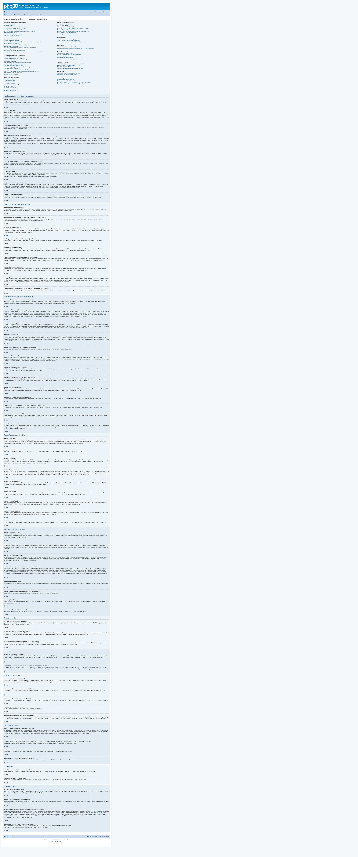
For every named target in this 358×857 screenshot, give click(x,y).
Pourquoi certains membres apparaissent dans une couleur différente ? (73, 31)
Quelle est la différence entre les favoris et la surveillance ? (70, 63)
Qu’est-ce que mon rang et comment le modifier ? (15, 50)
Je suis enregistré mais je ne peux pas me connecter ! (16, 28)
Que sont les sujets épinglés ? (10, 87)
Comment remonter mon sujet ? (11, 74)
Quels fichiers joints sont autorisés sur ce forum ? (68, 73)
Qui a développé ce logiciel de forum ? (65, 79)
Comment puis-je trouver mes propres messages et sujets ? (71, 59)
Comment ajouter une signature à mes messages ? (15, 59)
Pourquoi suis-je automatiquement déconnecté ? (14, 34)
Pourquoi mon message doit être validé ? (13, 72)
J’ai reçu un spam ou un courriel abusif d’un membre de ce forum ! (72, 41)
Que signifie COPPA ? (8, 25)
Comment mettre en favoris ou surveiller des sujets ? (69, 65)
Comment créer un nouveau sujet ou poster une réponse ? (17, 56)
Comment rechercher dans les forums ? (66, 53)
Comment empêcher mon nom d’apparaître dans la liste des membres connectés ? (22, 41)
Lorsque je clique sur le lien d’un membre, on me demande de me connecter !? (23, 52)
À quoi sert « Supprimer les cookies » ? (12, 35)
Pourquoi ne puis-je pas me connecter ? (13, 29)
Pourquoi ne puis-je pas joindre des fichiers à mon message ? (17, 67)
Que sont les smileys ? (9, 81)
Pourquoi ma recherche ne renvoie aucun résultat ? (69, 54)
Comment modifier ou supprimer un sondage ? (14, 64)
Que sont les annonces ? (9, 86)
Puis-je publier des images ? (10, 83)
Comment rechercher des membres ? (65, 57)
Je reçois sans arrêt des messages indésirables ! (68, 40)
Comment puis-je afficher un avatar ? (12, 49)
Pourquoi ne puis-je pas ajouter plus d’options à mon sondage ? (18, 62)
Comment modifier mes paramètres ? (12, 40)
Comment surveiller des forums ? (64, 66)
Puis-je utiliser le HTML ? (9, 80)
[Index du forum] (11, 6)
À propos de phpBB (35, 793)
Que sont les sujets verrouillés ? (11, 89)
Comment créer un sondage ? (10, 61)
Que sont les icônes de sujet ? (10, 90)
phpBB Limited (44, 791)
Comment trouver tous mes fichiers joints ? (67, 74)
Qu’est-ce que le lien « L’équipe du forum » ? (67, 34)
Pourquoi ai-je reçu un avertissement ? (12, 68)
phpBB (87, 250)
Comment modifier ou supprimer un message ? (14, 58)
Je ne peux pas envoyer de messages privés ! (67, 39)
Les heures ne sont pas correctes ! (11, 43)
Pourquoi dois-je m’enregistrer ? (11, 24)
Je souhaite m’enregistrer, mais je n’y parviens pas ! (15, 26)
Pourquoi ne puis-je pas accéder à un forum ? (14, 65)
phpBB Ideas (80, 801)
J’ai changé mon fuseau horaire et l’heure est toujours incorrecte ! (18, 44)
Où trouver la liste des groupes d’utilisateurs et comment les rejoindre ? (73, 28)
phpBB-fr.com (59, 841)
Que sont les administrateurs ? (64, 24)
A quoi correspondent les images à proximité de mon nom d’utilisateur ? (20, 47)
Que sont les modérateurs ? (63, 25)
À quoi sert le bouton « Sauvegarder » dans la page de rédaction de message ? (21, 71)
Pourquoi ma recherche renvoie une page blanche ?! (69, 56)
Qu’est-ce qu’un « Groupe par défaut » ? (66, 32)
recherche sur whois (99, 811)
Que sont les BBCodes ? (9, 79)
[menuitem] (5, 12)
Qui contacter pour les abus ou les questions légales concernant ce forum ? (74, 82)
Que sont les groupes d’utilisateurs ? (65, 26)
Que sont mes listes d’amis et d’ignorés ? (66, 46)
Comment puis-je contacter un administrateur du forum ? (70, 83)
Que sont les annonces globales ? (11, 84)
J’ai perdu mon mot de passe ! (10, 32)
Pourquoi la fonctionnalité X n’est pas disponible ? (68, 80)
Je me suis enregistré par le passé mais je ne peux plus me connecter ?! (20, 31)
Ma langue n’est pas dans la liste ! (11, 46)
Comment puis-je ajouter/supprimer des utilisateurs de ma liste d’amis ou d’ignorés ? (76, 48)
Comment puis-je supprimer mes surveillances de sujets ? (70, 68)
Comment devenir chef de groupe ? (65, 29)
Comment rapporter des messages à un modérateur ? (16, 69)
